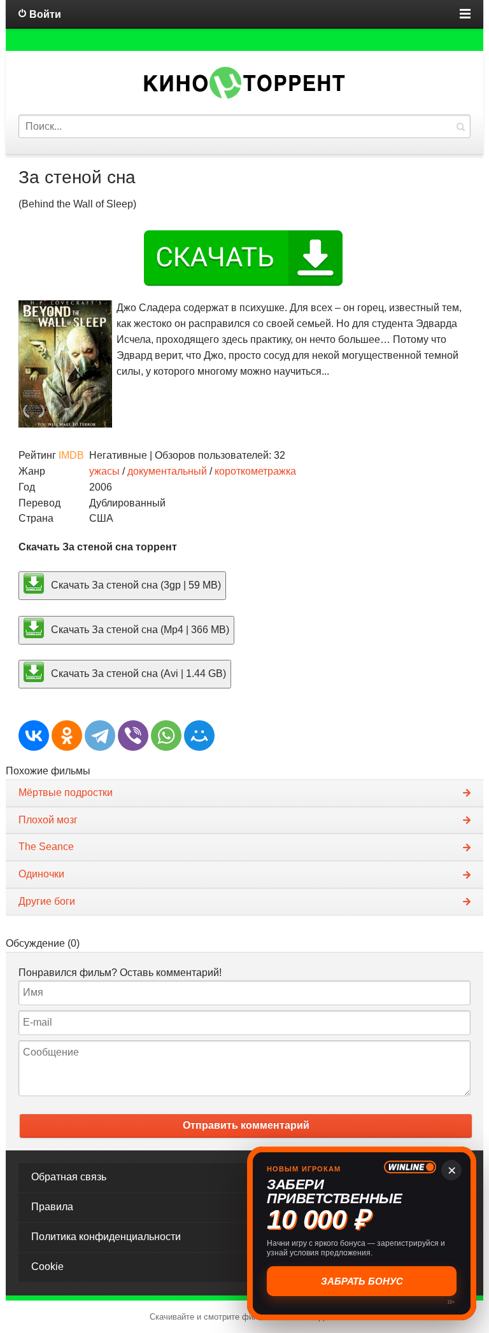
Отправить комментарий (246, 1125)
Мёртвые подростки (65, 792)
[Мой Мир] (199, 735)
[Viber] (133, 735)
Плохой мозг (48, 819)
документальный (167, 471)
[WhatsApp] (166, 735)
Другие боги (46, 901)
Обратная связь (68, 1176)
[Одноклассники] (67, 735)
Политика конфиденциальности (106, 1236)
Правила (52, 1206)
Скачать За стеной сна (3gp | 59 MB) (134, 585)
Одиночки (41, 874)
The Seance (46, 846)
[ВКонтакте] (33, 735)
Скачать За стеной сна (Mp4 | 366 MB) (138, 629)
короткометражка (255, 471)
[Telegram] (100, 735)
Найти (460, 126)
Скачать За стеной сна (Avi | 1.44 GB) (137, 673)
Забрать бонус (362, 1281)
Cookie (47, 1266)
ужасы (104, 471)
